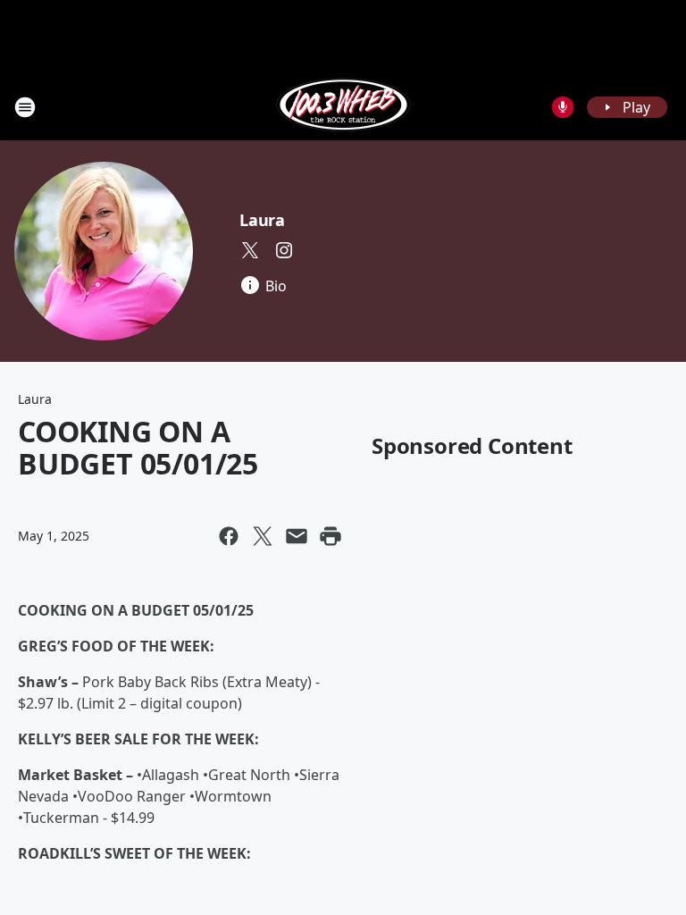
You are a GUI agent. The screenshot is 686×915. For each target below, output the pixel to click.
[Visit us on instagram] (284, 250)
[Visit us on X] (250, 250)
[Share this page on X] (262, 536)
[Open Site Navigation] (25, 107)
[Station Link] (343, 107)
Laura (262, 220)
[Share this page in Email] (296, 536)
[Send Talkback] (562, 107)
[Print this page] (330, 536)
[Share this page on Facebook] (228, 536)
